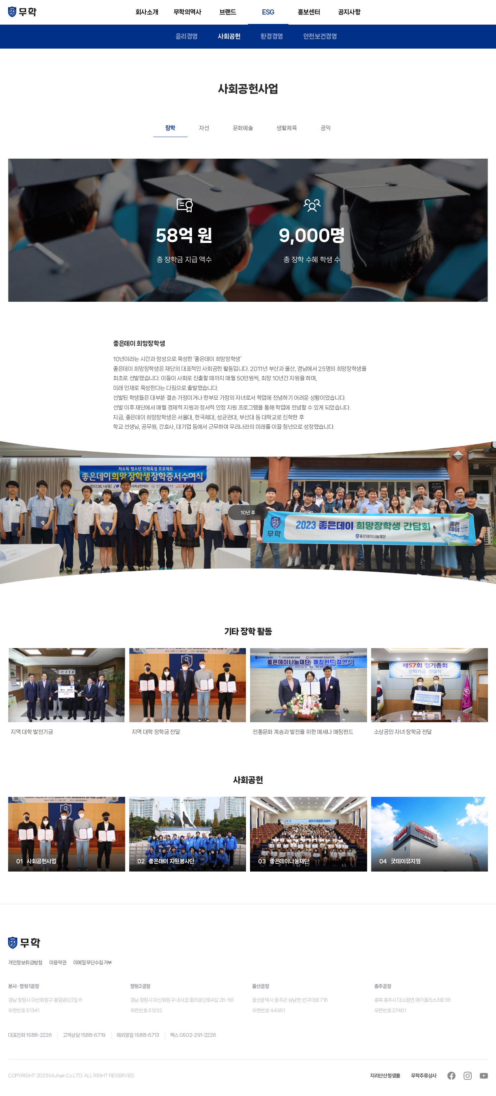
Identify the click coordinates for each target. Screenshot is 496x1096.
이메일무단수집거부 (92, 962)
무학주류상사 (424, 1075)
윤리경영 (186, 36)
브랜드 (227, 12)
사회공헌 (229, 36)
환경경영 (271, 36)
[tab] (170, 128)
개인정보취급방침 (25, 962)
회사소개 (147, 12)
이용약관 (57, 962)
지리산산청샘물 (385, 1075)
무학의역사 (187, 12)
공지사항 (349, 12)
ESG (268, 12)
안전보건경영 (320, 36)
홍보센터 (309, 12)
